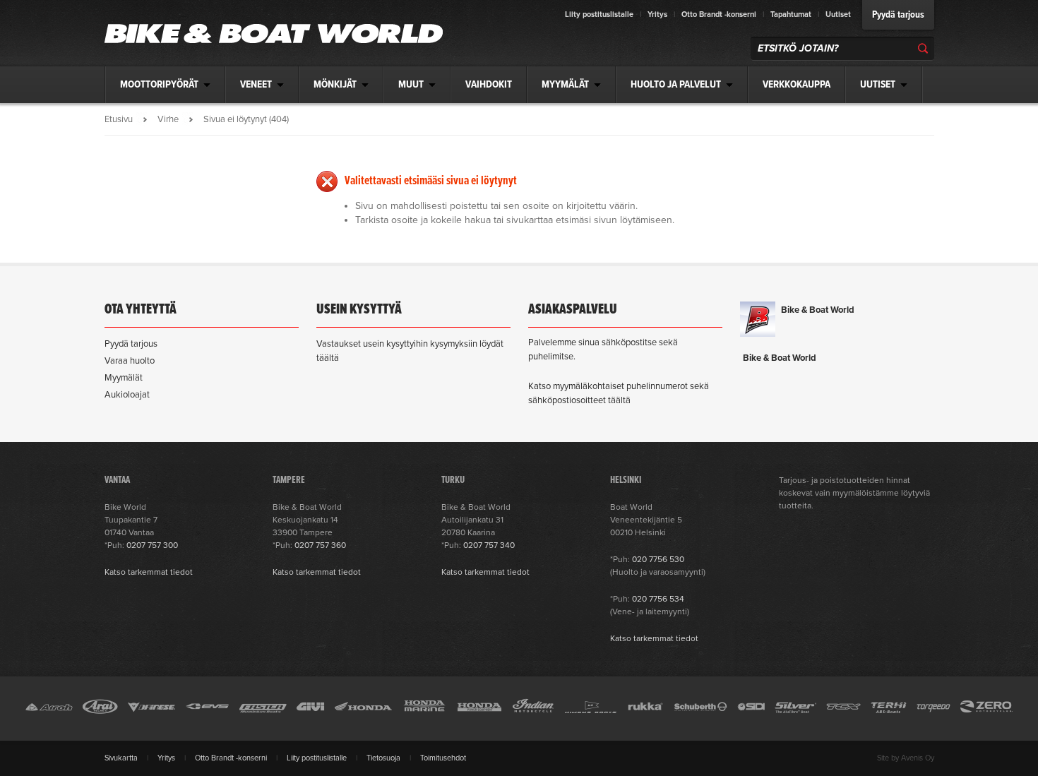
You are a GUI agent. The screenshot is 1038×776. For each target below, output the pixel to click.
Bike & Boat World (817, 310)
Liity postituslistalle (599, 14)
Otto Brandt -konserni (718, 14)
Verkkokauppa (796, 85)
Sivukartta (121, 758)
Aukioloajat (127, 394)
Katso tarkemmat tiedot (149, 572)
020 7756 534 (658, 599)
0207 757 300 (152, 545)
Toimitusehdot (443, 758)
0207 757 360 (320, 545)
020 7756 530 (658, 559)
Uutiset (838, 14)
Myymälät (124, 377)
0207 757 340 (489, 545)
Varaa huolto (130, 360)
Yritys (657, 14)
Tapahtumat (790, 14)
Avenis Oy (917, 758)
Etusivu (119, 119)
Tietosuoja (383, 758)
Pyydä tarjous (898, 14)
